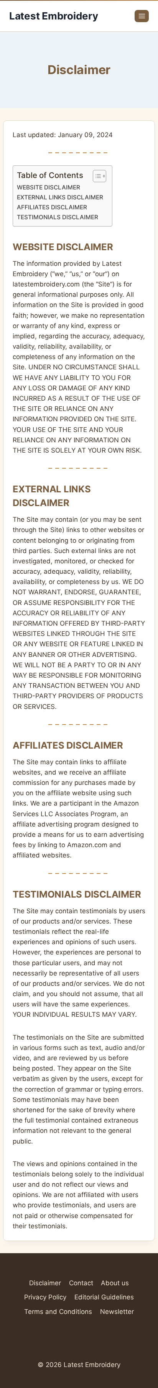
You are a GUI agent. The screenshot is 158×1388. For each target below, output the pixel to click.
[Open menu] (142, 16)
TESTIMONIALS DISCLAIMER (57, 217)
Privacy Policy (45, 1297)
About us (115, 1283)
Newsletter (117, 1311)
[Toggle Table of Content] (95, 176)
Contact (81, 1283)
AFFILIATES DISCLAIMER (52, 207)
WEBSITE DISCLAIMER (48, 187)
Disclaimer (45, 1283)
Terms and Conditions (58, 1311)
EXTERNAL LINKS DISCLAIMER (60, 197)
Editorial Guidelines (104, 1297)
